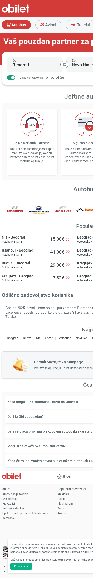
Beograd (12, 338)
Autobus (18, 25)
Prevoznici (8, 503)
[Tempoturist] (15, 213)
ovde (68, 559)
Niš (38, 338)
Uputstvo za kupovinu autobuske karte (25, 513)
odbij (86, 552)
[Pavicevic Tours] (39, 213)
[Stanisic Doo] (63, 213)
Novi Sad (82, 338)
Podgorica (64, 338)
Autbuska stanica (13, 508)
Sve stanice (9, 498)
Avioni (50, 25)
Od (15, 60)
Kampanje (8, 517)
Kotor (49, 338)
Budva (27, 338)
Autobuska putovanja (15, 494)
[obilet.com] (26, 12)
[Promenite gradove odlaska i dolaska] (64, 64)
